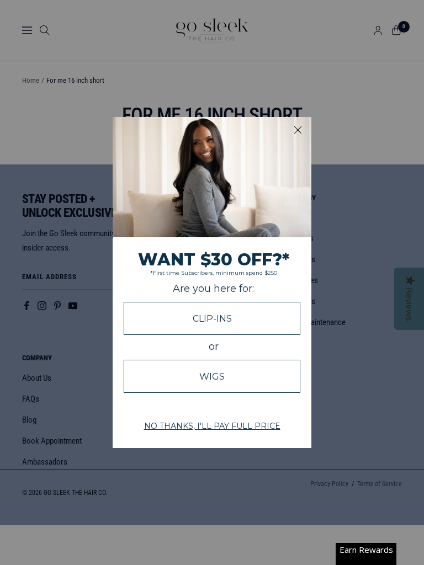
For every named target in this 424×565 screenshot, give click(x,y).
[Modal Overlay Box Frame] (212, 282)
